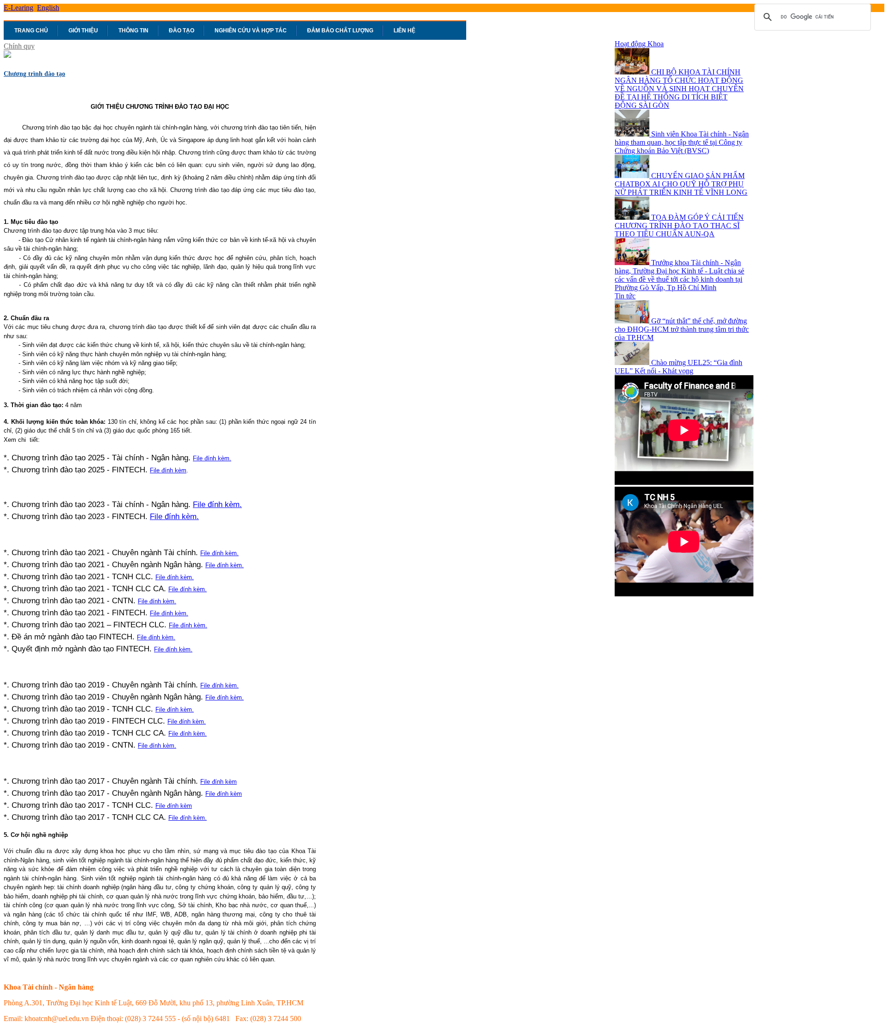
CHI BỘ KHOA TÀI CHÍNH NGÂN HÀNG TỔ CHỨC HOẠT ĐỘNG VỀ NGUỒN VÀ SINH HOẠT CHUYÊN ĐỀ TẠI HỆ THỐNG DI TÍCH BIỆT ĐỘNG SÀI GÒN (679, 88)
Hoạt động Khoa (639, 44)
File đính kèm (168, 470)
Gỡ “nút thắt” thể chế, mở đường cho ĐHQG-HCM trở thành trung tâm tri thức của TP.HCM (682, 329)
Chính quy (19, 46)
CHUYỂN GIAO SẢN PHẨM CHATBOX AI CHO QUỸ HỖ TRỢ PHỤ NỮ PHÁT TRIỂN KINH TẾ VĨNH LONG (681, 184)
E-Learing (18, 8)
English (48, 8)
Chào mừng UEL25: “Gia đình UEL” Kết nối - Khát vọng (678, 367)
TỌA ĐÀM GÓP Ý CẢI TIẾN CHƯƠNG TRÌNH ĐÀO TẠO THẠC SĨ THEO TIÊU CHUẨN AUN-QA (679, 225)
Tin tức (625, 296)
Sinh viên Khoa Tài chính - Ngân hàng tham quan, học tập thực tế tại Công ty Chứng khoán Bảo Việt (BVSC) (682, 142)
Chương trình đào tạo (34, 73)
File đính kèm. (212, 458)
